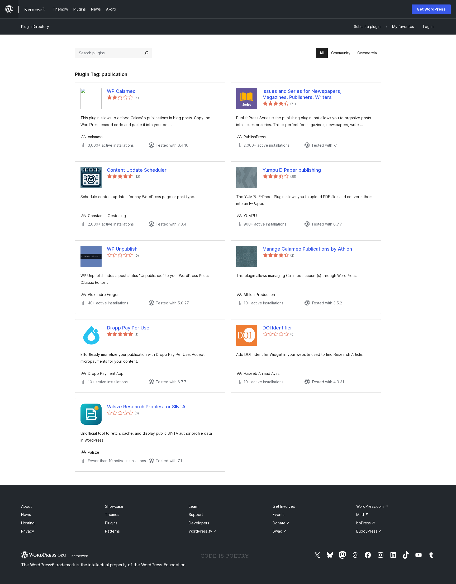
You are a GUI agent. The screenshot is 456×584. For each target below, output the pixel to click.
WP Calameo (121, 91)
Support (196, 514)
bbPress (365, 523)
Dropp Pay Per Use (128, 328)
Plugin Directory (35, 26)
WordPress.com (372, 506)
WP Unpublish (122, 249)
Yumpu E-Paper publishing (292, 170)
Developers (199, 523)
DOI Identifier (277, 328)
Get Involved (284, 506)
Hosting (28, 523)
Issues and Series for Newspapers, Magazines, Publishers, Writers (302, 94)
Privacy (27, 531)
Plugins (111, 523)
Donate (281, 523)
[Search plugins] (146, 53)
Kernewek (80, 556)
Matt (362, 514)
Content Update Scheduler (137, 170)
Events (278, 514)
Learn (193, 506)
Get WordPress (431, 9)
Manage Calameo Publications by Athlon (307, 249)
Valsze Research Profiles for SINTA (146, 406)
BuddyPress (369, 531)
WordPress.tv (203, 531)
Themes (112, 514)
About (26, 506)
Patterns (112, 531)
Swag (280, 531)
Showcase (114, 506)
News (26, 514)
